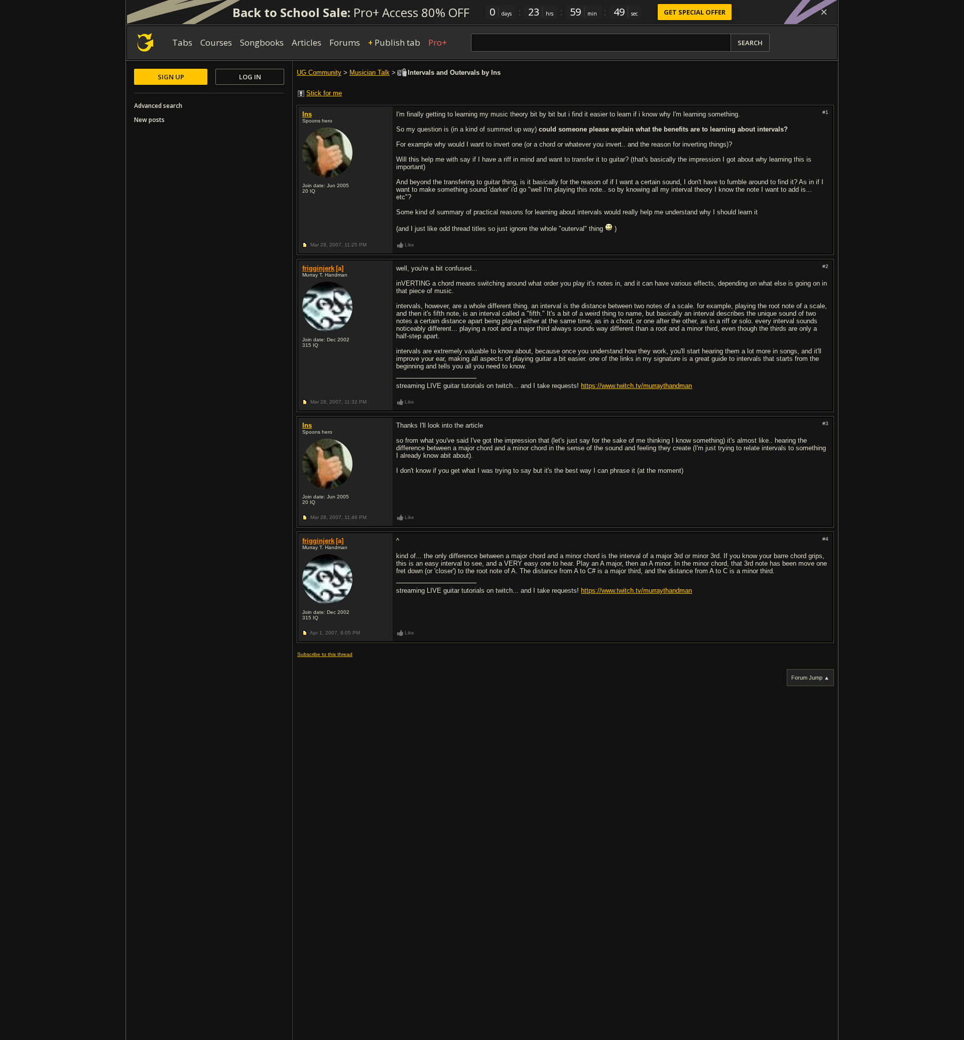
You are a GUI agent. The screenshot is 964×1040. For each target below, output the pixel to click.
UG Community (319, 72)
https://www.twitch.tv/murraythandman (636, 385)
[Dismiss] (824, 12)
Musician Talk (369, 72)
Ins (307, 114)
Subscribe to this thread (324, 654)
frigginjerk (318, 268)
